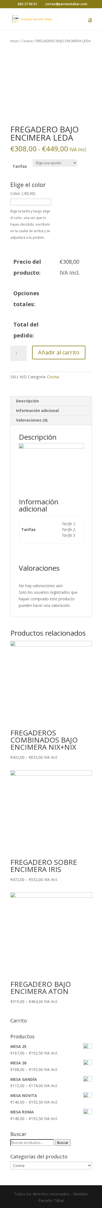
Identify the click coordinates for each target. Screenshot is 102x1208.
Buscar (63, 1142)
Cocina (27, 40)
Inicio (14, 40)
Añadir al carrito (58, 352)
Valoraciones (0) (32, 420)
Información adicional (37, 410)
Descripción (27, 400)
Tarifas (20, 166)
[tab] (51, 401)
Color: (22, 193)
